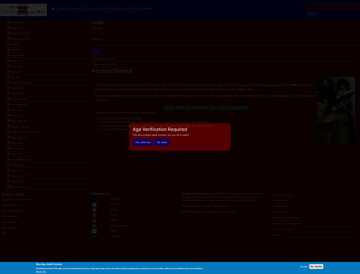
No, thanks (316, 266)
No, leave (162, 142)
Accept (303, 266)
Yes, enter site (142, 142)
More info (41, 271)
